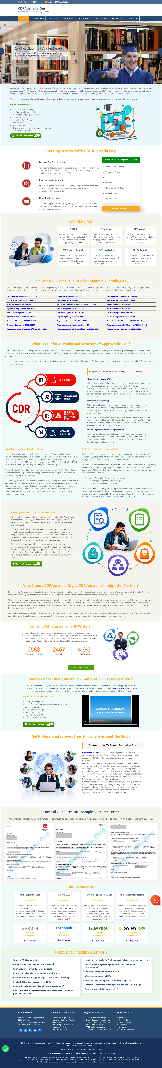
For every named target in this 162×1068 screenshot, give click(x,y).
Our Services (37, 18)
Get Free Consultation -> (121, 148)
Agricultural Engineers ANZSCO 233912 (21, 248)
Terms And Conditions (127, 969)
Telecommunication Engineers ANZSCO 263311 (74, 264)
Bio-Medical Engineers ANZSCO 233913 (21, 260)
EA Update (132, 18)
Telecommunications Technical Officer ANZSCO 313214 (27, 269)
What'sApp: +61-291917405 (30, 2)
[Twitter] (25, 970)
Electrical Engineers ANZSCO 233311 (70, 248)
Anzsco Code (101, 18)
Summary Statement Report (63, 959)
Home (23, 18)
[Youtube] (35, 970)
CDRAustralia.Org (31, 8)
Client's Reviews (125, 962)
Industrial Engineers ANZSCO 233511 (21, 240)
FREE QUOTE (117, 18)
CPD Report (57, 962)
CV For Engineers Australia (63, 964)
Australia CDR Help (60, 969)
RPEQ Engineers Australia (95, 966)
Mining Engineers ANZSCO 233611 (119, 244)
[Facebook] (20, 970)
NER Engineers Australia (95, 964)
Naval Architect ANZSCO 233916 (119, 248)
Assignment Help (59, 966)
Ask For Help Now (81, 607)
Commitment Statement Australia (98, 969)
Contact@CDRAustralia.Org (57, 2)
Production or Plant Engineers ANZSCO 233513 (124, 260)
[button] (155, 907)
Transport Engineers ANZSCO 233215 (21, 264)
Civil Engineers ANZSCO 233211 (68, 240)
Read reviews (30, 880)
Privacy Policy (124, 959)
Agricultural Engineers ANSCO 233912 (21, 256)
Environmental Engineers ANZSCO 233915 (122, 236)
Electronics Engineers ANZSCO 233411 (71, 252)
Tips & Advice (84, 18)
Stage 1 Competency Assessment (98, 959)
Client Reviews (67, 18)
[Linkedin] (30, 970)
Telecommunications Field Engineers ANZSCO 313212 (127, 264)
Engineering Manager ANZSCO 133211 (71, 256)
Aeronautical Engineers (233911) (19, 252)
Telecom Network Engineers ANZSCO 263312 (124, 269)
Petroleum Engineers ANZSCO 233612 (121, 252)
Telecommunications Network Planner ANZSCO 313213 (78, 269)
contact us (123, 966)
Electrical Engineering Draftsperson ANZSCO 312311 (76, 244)
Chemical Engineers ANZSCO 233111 (70, 236)
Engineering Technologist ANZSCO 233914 (72, 260)
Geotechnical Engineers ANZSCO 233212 (22, 236)
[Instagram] (39, 970)
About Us (122, 957)
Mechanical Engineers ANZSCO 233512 (121, 240)
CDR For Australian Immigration (97, 957)
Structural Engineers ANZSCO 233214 (121, 256)
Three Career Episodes (61, 957)
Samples (51, 18)
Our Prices (123, 964)
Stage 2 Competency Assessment (98, 962)
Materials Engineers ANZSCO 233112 (20, 244)
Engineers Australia (120, 628)
